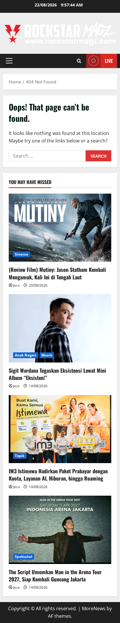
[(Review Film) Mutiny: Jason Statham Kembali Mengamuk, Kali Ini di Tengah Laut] (60, 228)
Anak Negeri (25, 355)
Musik (46, 355)
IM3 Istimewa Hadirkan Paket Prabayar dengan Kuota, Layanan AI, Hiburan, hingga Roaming (58, 474)
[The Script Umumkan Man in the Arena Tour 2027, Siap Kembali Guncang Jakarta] (60, 530)
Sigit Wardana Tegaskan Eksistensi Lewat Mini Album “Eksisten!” (57, 374)
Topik (20, 455)
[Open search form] (79, 61)
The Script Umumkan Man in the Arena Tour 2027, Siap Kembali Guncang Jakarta (55, 575)
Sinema (21, 254)
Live (109, 60)
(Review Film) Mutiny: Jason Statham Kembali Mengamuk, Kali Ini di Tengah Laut (57, 273)
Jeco (16, 285)
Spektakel (23, 556)
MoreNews (93, 608)
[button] (9, 61)
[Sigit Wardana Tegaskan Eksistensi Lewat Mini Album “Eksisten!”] (60, 328)
